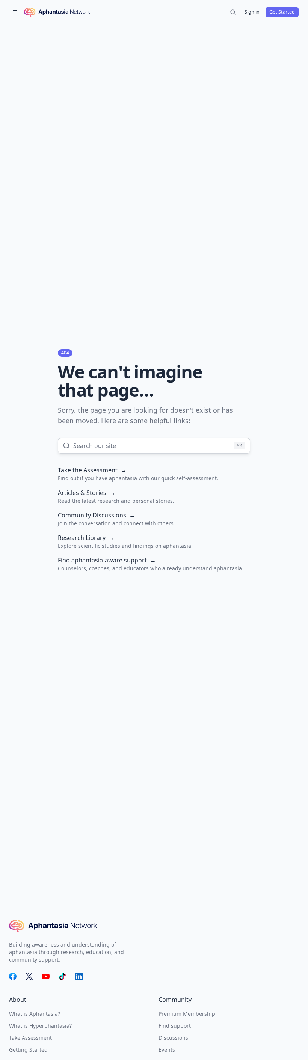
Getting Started (28, 1049)
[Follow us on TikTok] (62, 976)
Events (167, 1049)
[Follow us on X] (29, 976)
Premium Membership (187, 1013)
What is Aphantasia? (34, 1013)
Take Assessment (30, 1037)
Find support (175, 1025)
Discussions (173, 1037)
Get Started (282, 11)
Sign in (252, 11)
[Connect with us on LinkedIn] (79, 976)
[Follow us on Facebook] (13, 976)
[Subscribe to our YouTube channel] (46, 976)
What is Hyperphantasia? (40, 1025)
